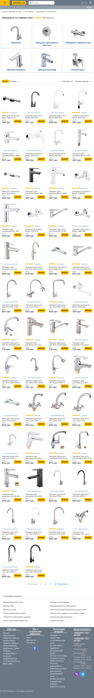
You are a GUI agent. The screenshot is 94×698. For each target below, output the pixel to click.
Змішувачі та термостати (55, 636)
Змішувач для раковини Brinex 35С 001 (10, 231)
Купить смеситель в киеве (14, 613)
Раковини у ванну (57, 658)
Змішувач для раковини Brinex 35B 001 (34, 193)
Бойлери (53, 684)
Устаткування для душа (57, 641)
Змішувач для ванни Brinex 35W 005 (80, 306)
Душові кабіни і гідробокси (56, 646)
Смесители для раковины (61, 617)
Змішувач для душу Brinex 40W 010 (33, 154)
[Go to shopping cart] (90, 3)
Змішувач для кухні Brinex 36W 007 (57, 154)
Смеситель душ (57, 621)
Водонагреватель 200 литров (63, 606)
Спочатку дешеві (82, 81)
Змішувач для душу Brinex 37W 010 (33, 230)
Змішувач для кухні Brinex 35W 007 (57, 117)
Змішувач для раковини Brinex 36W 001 (11, 155)
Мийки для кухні (57, 661)
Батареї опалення (57, 679)
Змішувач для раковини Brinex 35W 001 (58, 193)
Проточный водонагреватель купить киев (68, 610)
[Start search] (31, 3)
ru (88, 7)
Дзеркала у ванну (57, 686)
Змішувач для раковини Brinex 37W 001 (81, 155)
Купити (18, 121)
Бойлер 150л (8, 606)
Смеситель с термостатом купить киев (67, 613)
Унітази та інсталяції (58, 656)
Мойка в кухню (9, 610)
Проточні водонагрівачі (56, 664)
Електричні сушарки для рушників (58, 669)
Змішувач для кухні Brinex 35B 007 (33, 117)
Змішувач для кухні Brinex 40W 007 (80, 117)
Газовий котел (56, 681)
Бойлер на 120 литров (59, 602)
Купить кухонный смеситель (15, 621)
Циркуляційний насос (56, 675)
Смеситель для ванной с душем (16, 617)
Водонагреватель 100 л (13, 602)
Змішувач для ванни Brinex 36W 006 (80, 230)
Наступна (62, 584)
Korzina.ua (19, 3)
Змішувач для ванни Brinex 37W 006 (80, 192)
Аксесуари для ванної (56, 652)
